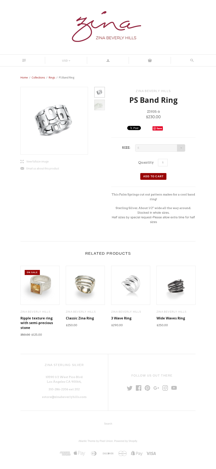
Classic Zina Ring (80, 318)
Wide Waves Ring (171, 318)
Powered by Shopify (125, 441)
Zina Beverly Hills (35, 311)
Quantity (146, 162)
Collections (38, 77)
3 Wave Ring (121, 318)
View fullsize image (34, 162)
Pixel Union (106, 441)
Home (24, 77)
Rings (52, 77)
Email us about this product (39, 169)
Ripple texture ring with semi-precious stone (36, 323)
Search (108, 423)
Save (159, 128)
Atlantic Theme (87, 441)
